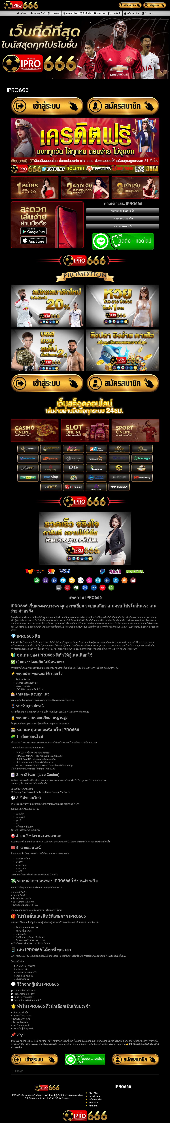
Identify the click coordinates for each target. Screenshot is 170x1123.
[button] (85, 1071)
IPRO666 (19, 1071)
